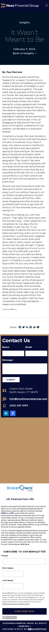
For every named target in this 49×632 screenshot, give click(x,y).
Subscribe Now (24, 611)
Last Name (7, 580)
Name (6, 347)
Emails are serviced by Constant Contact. (16, 604)
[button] (46, 5)
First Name (7, 568)
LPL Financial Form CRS (20, 499)
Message (8, 360)
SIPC (12, 513)
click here (24, 544)
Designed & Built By (15, 629)
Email (29, 347)
